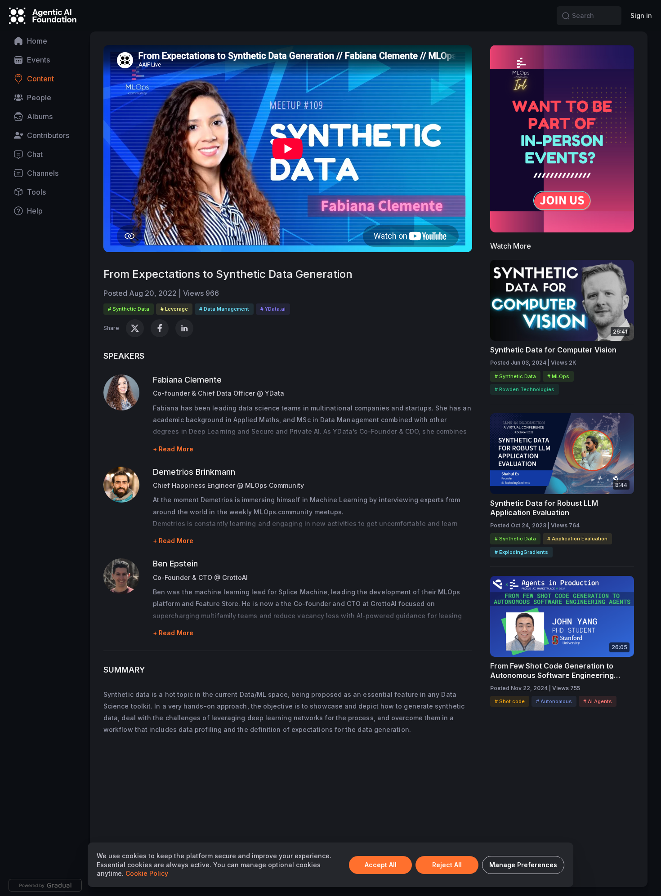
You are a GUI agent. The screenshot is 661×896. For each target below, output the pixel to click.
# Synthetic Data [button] (128, 309)
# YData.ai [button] (273, 309)
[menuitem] (44, 40)
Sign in (641, 15)
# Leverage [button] (174, 309)
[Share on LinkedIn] (184, 328)
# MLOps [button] (558, 376)
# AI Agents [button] (597, 701)
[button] (566, 16)
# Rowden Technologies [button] (524, 389)
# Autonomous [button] (554, 701)
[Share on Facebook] (160, 328)
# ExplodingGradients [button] (521, 552)
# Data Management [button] (224, 309)
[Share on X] (135, 328)
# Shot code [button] (510, 701)
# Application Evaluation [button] (577, 538)
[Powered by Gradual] (45, 885)
